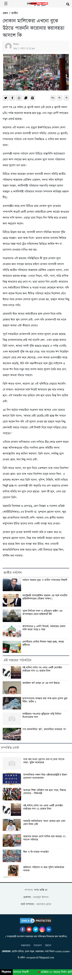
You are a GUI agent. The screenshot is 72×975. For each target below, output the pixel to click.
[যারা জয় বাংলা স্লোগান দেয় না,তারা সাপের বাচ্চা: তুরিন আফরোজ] (12, 763)
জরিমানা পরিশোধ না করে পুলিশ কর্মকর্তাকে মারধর (43, 869)
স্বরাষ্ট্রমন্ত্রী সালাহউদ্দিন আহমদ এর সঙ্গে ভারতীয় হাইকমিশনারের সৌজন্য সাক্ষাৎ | (44, 597)
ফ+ (53, 97)
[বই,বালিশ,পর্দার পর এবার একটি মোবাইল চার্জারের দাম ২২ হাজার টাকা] (12, 809)
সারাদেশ (38, 945)
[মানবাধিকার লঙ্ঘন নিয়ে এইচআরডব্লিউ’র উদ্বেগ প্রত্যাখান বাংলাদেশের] (12, 778)
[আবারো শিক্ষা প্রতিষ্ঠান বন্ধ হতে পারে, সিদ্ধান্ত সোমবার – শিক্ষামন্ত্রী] (12, 794)
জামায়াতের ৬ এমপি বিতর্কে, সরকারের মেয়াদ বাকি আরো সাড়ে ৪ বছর (43, 628)
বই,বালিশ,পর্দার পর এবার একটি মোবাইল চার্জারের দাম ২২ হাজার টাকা (42, 669)
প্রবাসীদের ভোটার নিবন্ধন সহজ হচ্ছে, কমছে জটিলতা (43, 643)
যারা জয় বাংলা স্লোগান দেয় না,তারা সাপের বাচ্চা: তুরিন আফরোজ (43, 761)
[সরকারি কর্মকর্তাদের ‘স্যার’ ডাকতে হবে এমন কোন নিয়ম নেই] (12, 825)
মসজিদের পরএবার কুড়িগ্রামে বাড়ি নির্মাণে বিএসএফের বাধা (41, 715)
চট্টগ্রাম (48, 945)
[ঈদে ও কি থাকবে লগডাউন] (12, 856)
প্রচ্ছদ (5, 13)
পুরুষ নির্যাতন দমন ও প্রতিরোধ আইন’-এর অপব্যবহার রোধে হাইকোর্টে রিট (42, 612)
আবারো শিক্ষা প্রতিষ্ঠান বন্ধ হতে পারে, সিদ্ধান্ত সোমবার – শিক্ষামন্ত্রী (44, 792)
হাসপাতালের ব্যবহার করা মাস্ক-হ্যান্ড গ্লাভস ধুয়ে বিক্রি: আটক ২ (44, 700)
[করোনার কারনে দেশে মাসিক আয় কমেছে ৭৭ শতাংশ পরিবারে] (12, 840)
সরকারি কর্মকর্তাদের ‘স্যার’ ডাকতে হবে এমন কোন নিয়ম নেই (44, 823)
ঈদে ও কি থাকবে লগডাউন (36, 852)
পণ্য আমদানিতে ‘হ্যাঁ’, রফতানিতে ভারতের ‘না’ (44, 729)
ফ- (59, 97)
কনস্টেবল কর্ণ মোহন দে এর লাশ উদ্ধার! (41, 683)
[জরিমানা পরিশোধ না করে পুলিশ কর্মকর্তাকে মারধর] (12, 871)
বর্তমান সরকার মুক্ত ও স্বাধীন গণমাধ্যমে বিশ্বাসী (44, 580)
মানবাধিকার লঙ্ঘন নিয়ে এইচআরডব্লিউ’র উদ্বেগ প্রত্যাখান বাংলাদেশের (45, 776)
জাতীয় (14, 13)
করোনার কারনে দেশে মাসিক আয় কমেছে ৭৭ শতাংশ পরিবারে (44, 838)
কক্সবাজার (25, 945)
